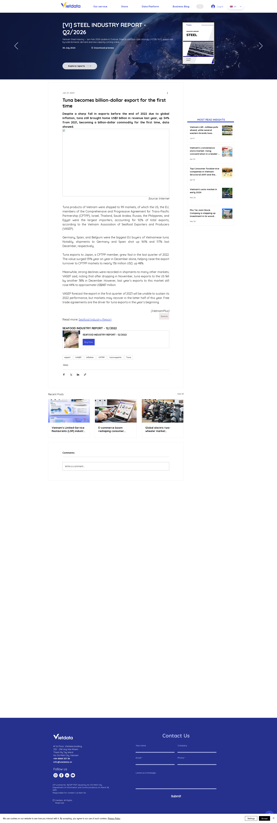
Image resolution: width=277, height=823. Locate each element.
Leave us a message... (146, 773)
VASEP (78, 357)
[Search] (199, 6)
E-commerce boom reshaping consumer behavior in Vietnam (111, 429)
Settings (251, 818)
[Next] (261, 46)
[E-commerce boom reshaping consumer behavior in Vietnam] (116, 411)
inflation (90, 357)
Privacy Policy (114, 818)
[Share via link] (85, 374)
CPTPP (102, 357)
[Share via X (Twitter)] (71, 374)
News (65, 364)
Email (138, 758)
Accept (264, 818)
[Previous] (16, 46)
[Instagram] (55, 775)
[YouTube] (73, 775)
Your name (141, 746)
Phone (181, 758)
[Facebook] (61, 775)
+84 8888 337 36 (61, 758)
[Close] (273, 818)
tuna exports (115, 357)
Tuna (128, 357)
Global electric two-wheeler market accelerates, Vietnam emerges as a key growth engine (161, 429)
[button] (115, 339)
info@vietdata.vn (62, 762)
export (67, 357)
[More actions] (167, 93)
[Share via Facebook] (63, 374)
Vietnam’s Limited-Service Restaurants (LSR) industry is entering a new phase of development (68, 429)
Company (182, 746)
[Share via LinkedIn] (78, 374)
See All (180, 393)
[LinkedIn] (67, 775)
